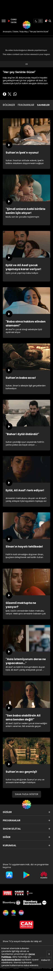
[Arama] (49, 20)
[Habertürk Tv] (19, 893)
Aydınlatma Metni (11, 959)
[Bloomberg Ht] (11, 902)
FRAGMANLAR (26, 105)
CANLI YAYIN (13, 21)
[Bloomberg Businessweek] (34, 902)
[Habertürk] (7, 893)
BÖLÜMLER (9, 105)
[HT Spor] (30, 893)
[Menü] (4, 21)
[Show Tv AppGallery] (43, 875)
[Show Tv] (27, 25)
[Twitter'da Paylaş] (9, 94)
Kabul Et (45, 960)
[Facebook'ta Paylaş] (4, 94)
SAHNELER (43, 105)
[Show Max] (21, 913)
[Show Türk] (13, 913)
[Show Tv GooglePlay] (26, 875)
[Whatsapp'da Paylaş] (15, 94)
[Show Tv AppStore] (9, 875)
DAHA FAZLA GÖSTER (26, 794)
